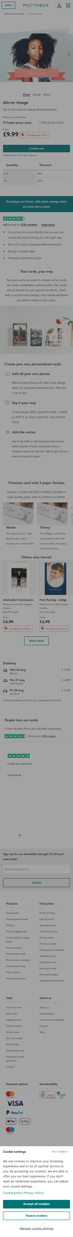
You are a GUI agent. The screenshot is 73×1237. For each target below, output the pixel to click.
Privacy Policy (34, 1193)
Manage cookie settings (37, 1228)
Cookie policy (13, 1193)
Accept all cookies (36, 1204)
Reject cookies (36, 1215)
